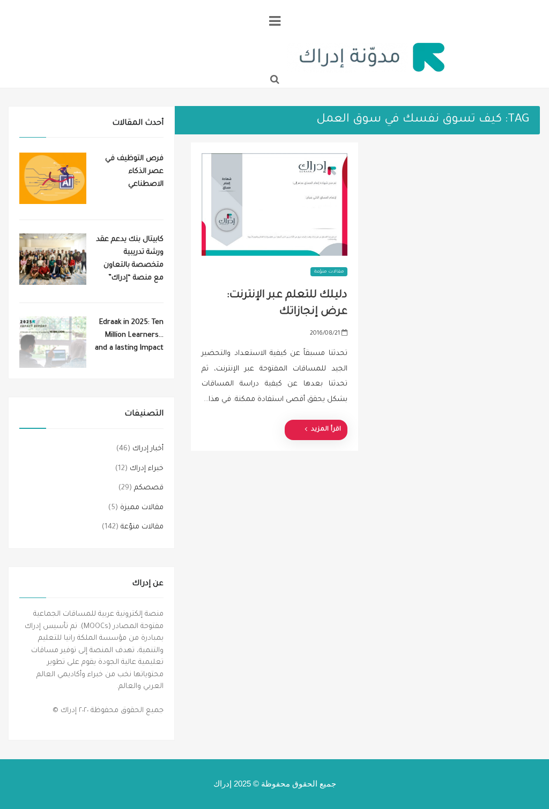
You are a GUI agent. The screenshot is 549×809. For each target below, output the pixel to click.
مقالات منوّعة (328, 271)
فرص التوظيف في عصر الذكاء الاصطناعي (134, 171)
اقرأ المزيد (325, 429)
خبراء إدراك (147, 469)
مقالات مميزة (142, 508)
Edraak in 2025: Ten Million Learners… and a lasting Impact (129, 335)
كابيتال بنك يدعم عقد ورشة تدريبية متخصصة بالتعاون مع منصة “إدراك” (130, 259)
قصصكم (149, 488)
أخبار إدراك (148, 449)
